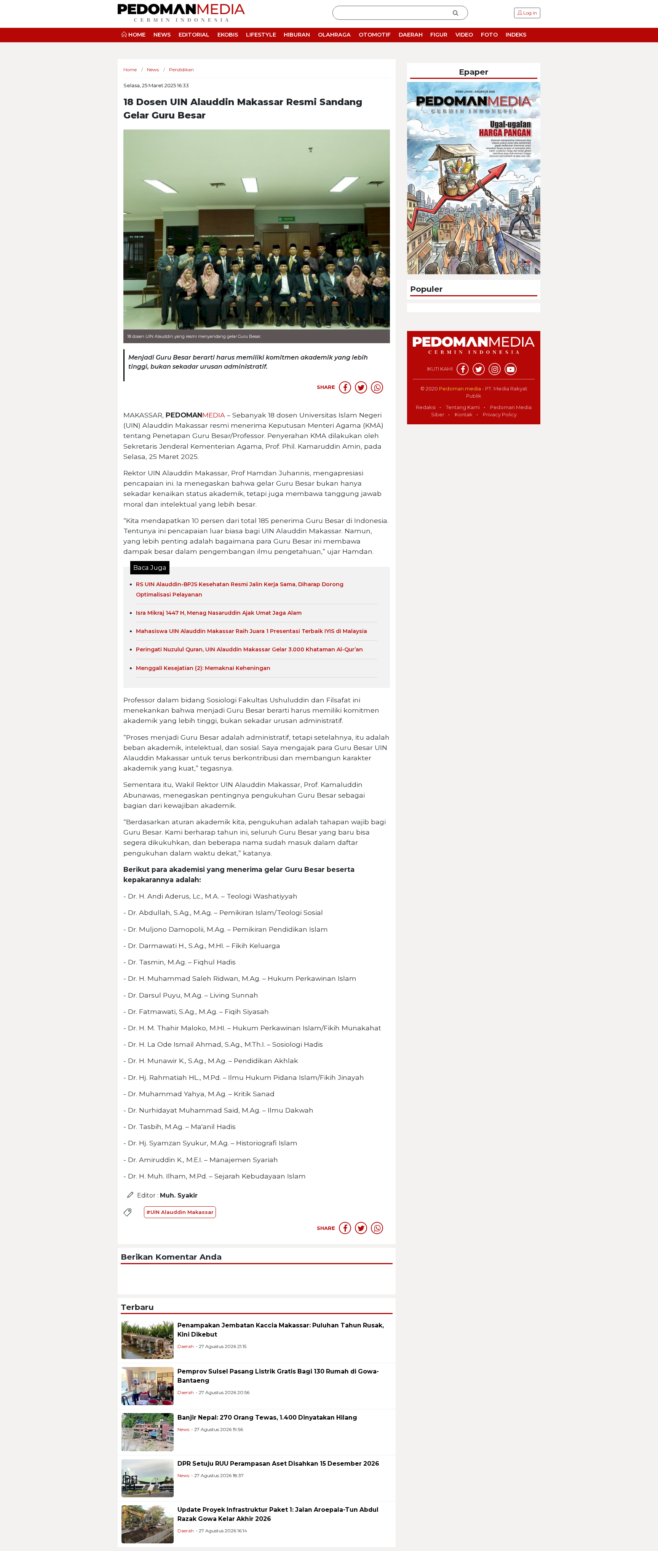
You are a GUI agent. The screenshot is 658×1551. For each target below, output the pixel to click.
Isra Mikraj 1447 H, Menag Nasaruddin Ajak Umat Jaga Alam (219, 612)
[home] (474, 349)
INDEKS (516, 34)
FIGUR (438, 34)
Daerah (185, 1346)
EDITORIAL (194, 34)
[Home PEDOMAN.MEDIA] (181, 12)
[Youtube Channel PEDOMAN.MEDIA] (511, 369)
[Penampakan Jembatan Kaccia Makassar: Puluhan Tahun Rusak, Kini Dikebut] (147, 1339)
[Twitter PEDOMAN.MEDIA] (479, 369)
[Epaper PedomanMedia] (473, 177)
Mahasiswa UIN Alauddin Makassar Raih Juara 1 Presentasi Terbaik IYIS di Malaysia (251, 631)
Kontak (464, 414)
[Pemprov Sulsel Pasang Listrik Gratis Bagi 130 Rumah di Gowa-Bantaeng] (147, 1385)
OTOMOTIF (375, 34)
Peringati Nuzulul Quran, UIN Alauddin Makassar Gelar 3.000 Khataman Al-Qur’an (249, 649)
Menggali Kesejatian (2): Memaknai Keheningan (203, 668)
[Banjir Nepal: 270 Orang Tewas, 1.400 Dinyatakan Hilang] (147, 1431)
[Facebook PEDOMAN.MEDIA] (463, 369)
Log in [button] (529, 13)
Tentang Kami (463, 407)
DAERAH (411, 34)
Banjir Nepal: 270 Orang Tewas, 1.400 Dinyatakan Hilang (267, 1417)
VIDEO (464, 34)
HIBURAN (297, 34)
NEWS (162, 34)
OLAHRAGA (334, 34)
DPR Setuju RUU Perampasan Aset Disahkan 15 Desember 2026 (278, 1463)
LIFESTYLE (261, 34)
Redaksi (426, 407)
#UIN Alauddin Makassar (180, 1212)
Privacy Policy (500, 414)
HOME (136, 34)
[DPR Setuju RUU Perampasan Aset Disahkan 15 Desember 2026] (147, 1477)
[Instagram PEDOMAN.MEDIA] (495, 369)
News (183, 1429)
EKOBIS (227, 34)
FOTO (489, 34)
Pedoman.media (460, 388)
